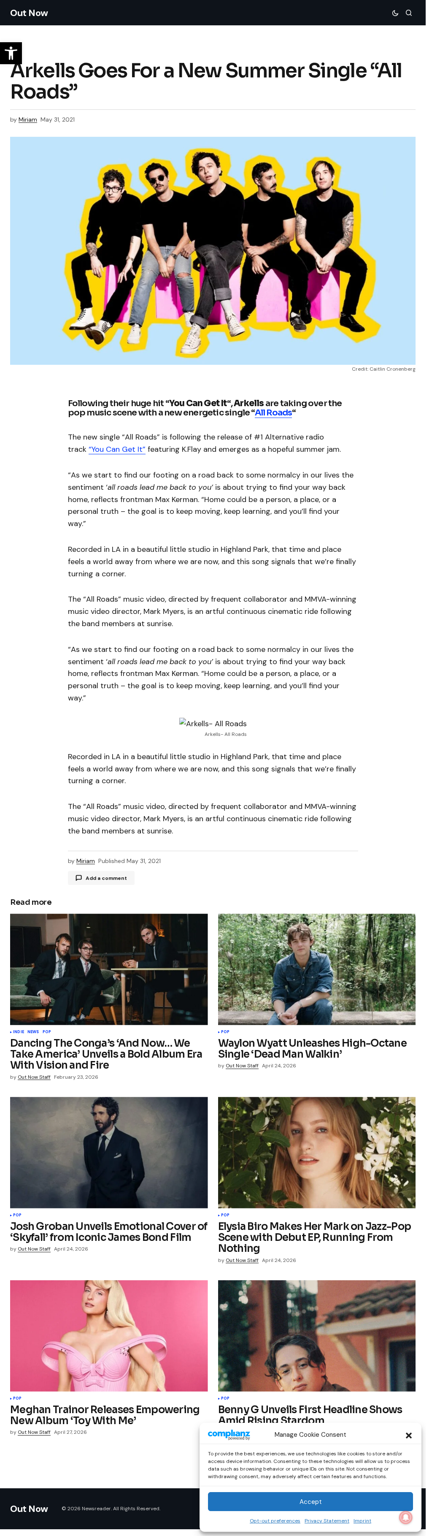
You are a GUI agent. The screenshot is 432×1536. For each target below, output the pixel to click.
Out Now (29, 13)
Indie (18, 1032)
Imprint (362, 1520)
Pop (47, 1032)
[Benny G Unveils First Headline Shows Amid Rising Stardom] (317, 1336)
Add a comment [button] (106, 878)
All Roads (273, 412)
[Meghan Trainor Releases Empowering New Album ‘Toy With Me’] (109, 1336)
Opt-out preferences (275, 1520)
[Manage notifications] (406, 1517)
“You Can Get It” (117, 449)
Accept (311, 1502)
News (33, 1032)
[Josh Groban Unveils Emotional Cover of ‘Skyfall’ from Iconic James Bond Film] (109, 1152)
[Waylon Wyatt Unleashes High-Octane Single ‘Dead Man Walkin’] (317, 969)
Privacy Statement (327, 1520)
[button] (409, 1434)
